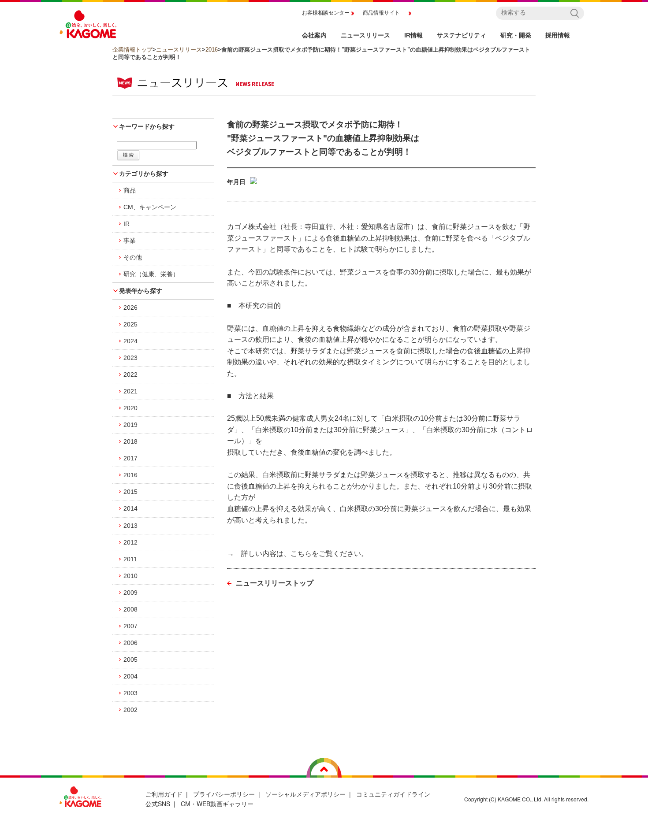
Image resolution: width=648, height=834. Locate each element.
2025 (130, 324)
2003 (130, 693)
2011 (130, 559)
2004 (130, 676)
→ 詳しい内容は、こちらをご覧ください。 (297, 553)
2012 (130, 542)
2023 (130, 357)
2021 (130, 391)
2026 (130, 307)
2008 (130, 609)
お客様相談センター (326, 13)
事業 (129, 240)
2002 (130, 709)
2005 (130, 659)
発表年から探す (140, 290)
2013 (130, 525)
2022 (130, 374)
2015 (130, 491)
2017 (130, 458)
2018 (130, 441)
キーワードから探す (147, 126)
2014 (130, 508)
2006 (130, 642)
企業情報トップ (132, 49)
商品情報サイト (381, 13)
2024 (130, 341)
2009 (130, 592)
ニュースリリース (179, 49)
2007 (130, 626)
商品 (129, 190)
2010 (130, 575)
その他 (132, 257)
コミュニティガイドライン (393, 794)
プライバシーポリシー (224, 794)
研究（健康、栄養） (151, 274)
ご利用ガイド (163, 794)
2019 (130, 424)
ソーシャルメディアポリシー (305, 794)
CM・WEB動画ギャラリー (217, 803)
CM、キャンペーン (149, 207)
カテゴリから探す (143, 173)
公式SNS (157, 803)
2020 (130, 407)
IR (126, 223)
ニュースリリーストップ (274, 583)
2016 (211, 49)
